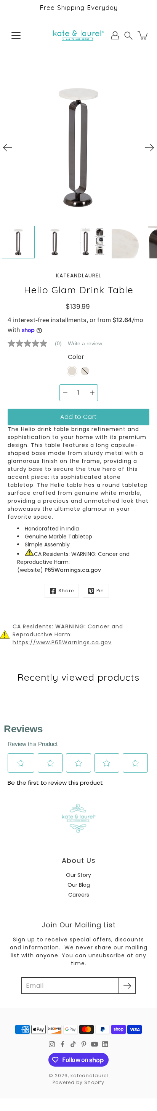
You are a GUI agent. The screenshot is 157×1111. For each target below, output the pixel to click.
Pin (100, 590)
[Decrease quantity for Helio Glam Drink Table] (65, 392)
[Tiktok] (73, 1044)
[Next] (149, 147)
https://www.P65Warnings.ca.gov (62, 642)
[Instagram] (51, 1044)
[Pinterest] (83, 1044)
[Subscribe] (127, 985)
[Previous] (7, 147)
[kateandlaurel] (78, 35)
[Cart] (143, 35)
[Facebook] (62, 1044)
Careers (78, 895)
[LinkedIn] (105, 1044)
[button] (128, 35)
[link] (38, 343)
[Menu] (16, 36)
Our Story (78, 875)
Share (66, 590)
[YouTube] (94, 1044)
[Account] (115, 35)
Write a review (85, 343)
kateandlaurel (89, 1075)
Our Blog (78, 885)
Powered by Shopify (78, 1082)
